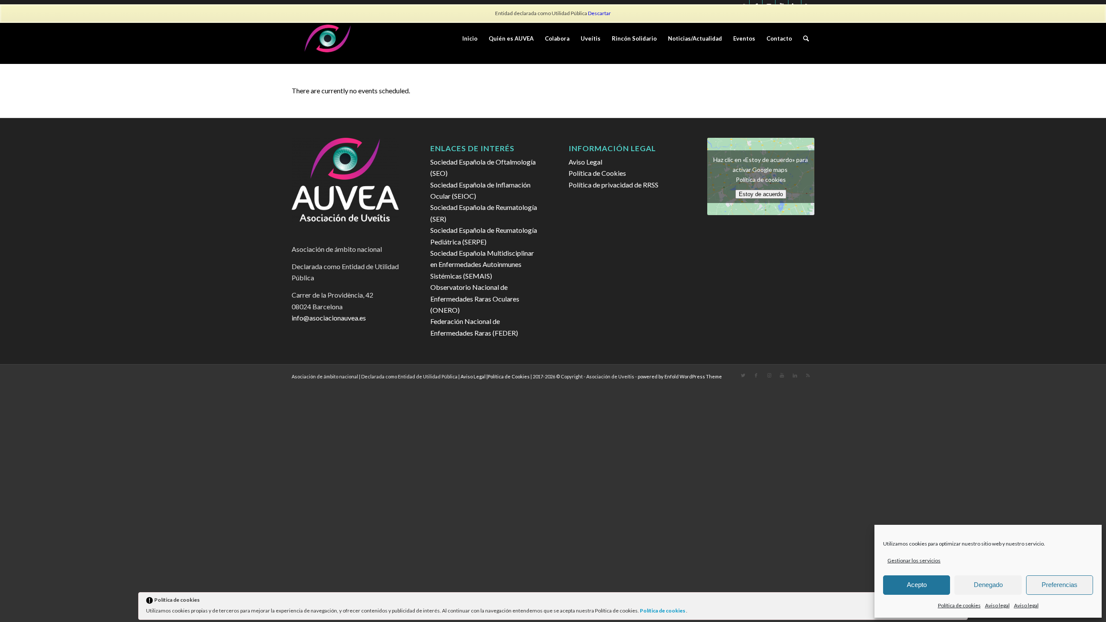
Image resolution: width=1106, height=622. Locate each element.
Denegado (988, 584)
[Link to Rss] (807, 375)
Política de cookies (663, 610)
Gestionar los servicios (914, 560)
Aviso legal (997, 605)
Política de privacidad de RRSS (613, 185)
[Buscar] (806, 38)
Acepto (917, 584)
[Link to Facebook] (756, 375)
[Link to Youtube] (781, 375)
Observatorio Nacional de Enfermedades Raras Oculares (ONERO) (474, 298)
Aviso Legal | (474, 376)
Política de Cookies (597, 173)
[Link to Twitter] (743, 375)
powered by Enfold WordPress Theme (680, 376)
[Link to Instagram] (769, 375)
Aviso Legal (585, 162)
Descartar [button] (599, 13)
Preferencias (1059, 584)
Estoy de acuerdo (761, 194)
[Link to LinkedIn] (794, 375)
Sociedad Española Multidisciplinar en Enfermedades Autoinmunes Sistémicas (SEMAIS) (482, 264)
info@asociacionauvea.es (329, 318)
